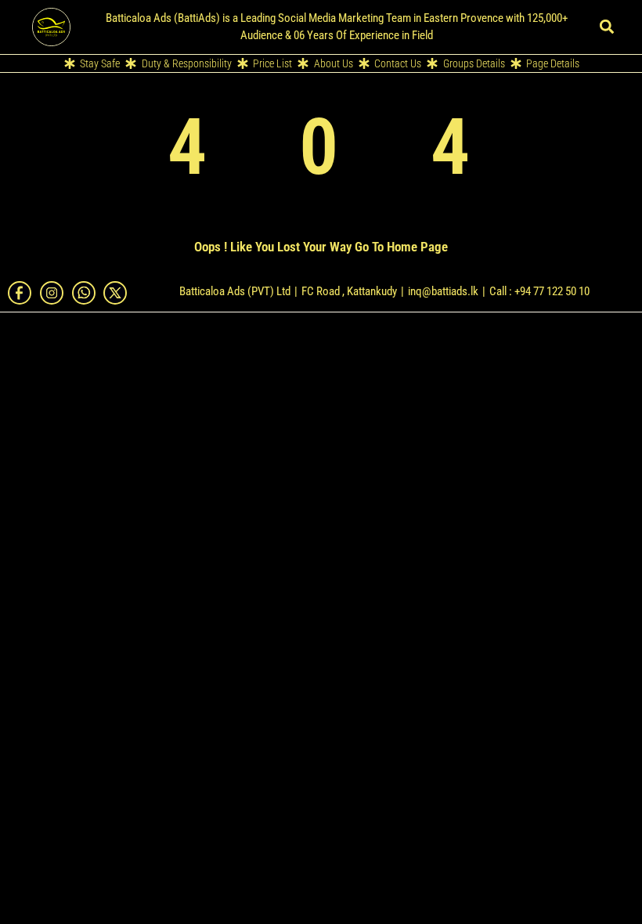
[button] (606, 27)
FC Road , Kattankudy (349, 291)
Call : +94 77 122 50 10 (539, 291)
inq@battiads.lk (443, 291)
